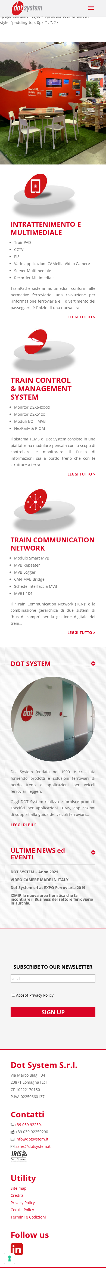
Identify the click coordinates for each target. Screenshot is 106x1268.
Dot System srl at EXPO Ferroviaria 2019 (48, 888)
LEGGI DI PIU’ (23, 824)
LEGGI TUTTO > (81, 316)
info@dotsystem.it (31, 1139)
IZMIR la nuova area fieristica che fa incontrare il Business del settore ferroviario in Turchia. (52, 899)
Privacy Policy (23, 1202)
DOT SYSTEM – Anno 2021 (34, 872)
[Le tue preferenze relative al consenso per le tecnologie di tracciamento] (9, 1258)
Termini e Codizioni (28, 1217)
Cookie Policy (22, 1209)
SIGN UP (53, 1012)
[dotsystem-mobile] (53, 163)
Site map (19, 1188)
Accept (22, 995)
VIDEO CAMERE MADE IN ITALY (39, 880)
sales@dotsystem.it (33, 1146)
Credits (17, 1195)
